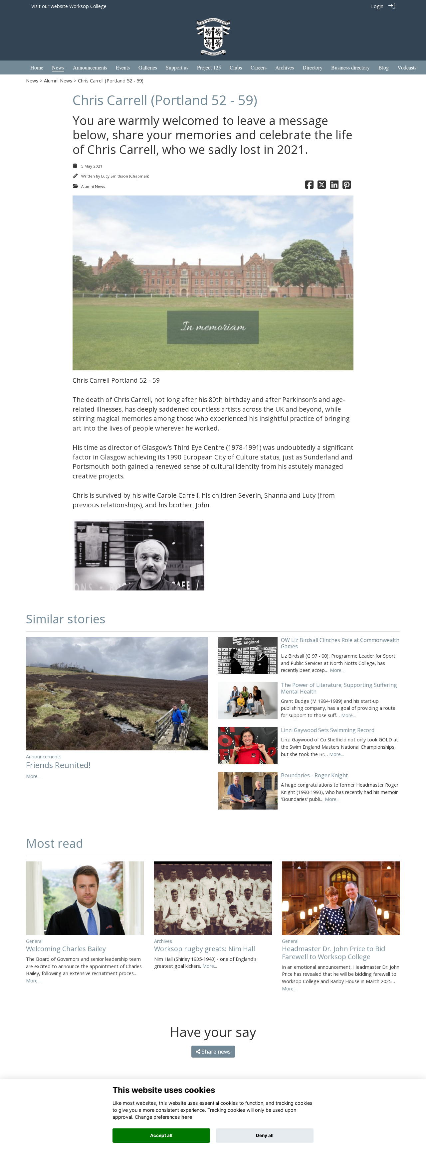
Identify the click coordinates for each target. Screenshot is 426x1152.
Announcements (44, 756)
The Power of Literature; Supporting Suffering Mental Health (339, 688)
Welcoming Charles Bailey (66, 948)
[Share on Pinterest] (346, 186)
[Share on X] (322, 186)
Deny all (265, 1135)
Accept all (161, 1135)
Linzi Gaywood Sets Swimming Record (327, 730)
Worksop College (87, 6)
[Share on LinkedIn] (334, 186)
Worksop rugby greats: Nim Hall (204, 948)
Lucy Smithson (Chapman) (125, 176)
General (34, 941)
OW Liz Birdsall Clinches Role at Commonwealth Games (340, 643)
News (32, 80)
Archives (163, 941)
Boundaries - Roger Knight (314, 775)
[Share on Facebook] (309, 186)
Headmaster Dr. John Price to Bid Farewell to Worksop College (333, 952)
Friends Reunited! (58, 764)
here (186, 1117)
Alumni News (58, 80)
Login (377, 6)
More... (33, 776)
